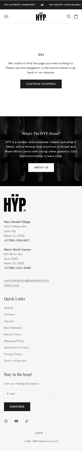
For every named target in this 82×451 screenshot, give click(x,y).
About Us (41, 167)
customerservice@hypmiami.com (26, 280)
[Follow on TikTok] (27, 421)
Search (8, 308)
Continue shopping (41, 83)
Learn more (11, 285)
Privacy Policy (13, 354)
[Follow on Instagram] (6, 421)
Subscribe (17, 406)
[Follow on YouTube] (16, 421)
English (39, 433)
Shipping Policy (14, 341)
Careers (9, 321)
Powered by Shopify (48, 441)
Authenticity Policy (16, 347)
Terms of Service (15, 360)
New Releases (13, 328)
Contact (9, 314)
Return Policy (12, 334)
